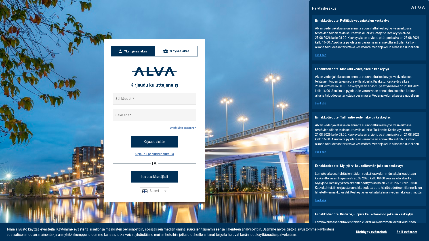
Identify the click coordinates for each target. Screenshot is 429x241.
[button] (298, 235)
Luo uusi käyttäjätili (154, 177)
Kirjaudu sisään (154, 141)
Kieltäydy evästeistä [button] (371, 232)
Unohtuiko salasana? (183, 127)
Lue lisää (320, 55)
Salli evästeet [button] (407, 232)
